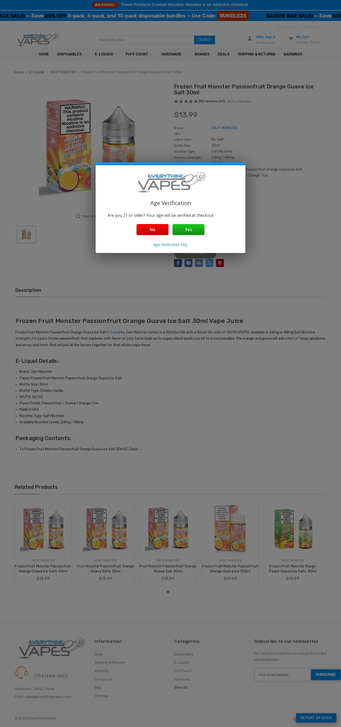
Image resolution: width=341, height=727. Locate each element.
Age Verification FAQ (170, 244)
